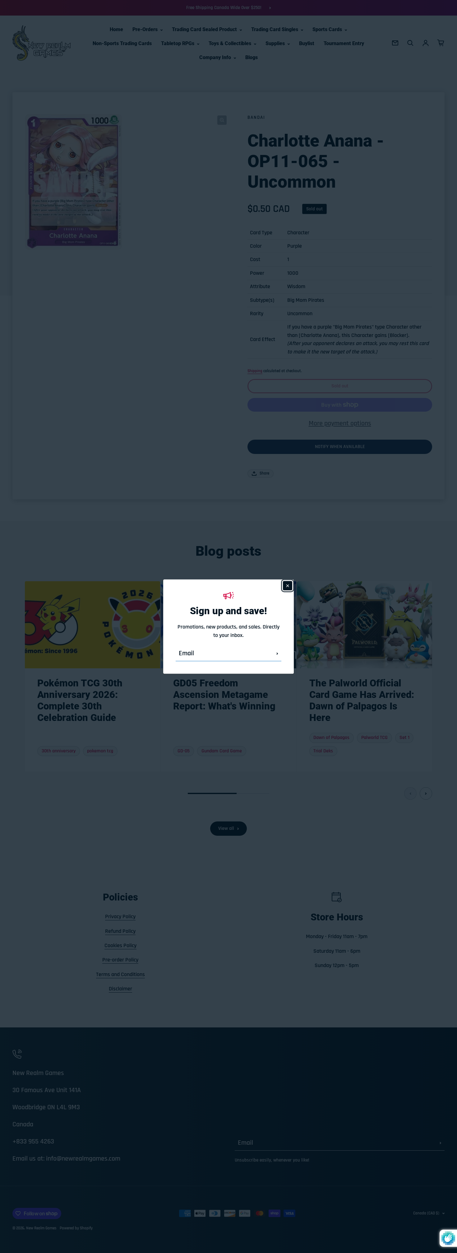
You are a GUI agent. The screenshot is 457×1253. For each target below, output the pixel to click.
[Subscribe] (277, 653)
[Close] (287, 585)
